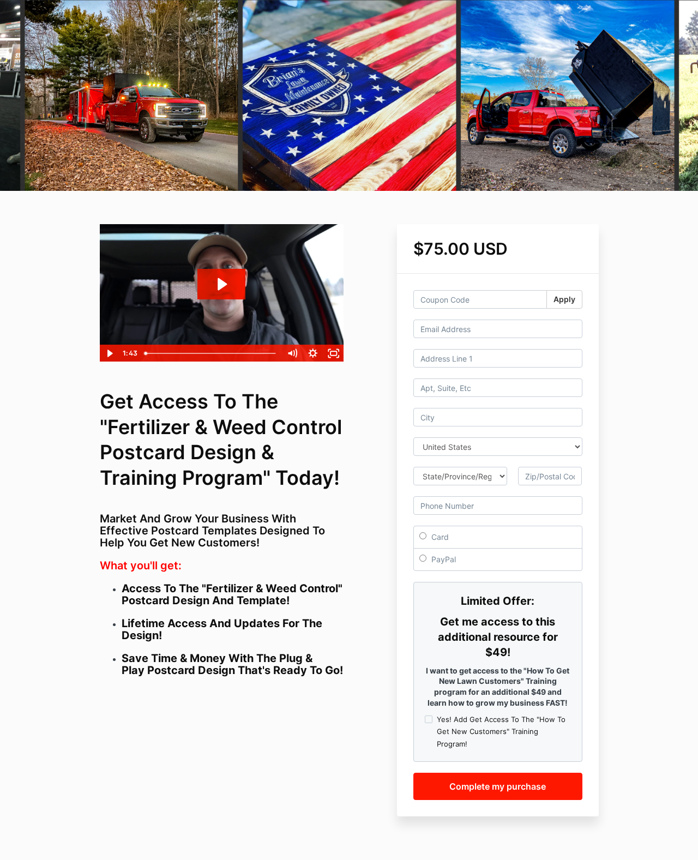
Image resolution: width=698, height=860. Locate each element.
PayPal (442, 559)
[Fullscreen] (333, 353)
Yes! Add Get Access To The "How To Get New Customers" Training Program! (501, 731)
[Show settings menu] (313, 353)
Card (439, 537)
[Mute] (292, 353)
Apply (564, 299)
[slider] (211, 353)
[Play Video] (109, 353)
